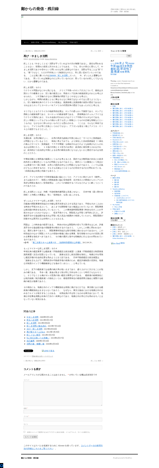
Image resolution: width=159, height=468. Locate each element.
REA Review (118, 167)
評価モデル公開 (119, 211)
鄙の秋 (116, 184)
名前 (26, 408)
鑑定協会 (117, 169)
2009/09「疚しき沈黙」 (59, 75)
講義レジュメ (118, 213)
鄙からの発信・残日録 (40, 8)
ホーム (26, 42)
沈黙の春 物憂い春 (35, 343)
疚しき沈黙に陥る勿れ (36, 326)
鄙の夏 (116, 182)
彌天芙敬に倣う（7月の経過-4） (123, 120)
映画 (129, 65)
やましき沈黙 (33, 317)
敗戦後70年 (116, 135)
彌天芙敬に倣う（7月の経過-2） (123, 124)
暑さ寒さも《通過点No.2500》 (35, 51)
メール (26, 416)
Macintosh (116, 140)
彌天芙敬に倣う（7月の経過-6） (123, 115)
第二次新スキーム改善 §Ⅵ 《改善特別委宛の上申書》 (57, 242)
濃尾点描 (116, 151)
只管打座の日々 (118, 146)
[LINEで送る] (48, 350)
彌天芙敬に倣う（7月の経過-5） (123, 117)
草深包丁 (126, 69)
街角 (122, 71)
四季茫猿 (116, 144)
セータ (113, 63)
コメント (27, 380)
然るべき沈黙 (33, 320)
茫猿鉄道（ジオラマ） (121, 196)
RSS (123, 242)
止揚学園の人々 (118, 149)
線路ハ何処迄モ (118, 155)
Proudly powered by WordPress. (122, 458)
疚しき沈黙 (32, 323)
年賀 (113, 65)
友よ (122, 63)
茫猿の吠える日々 (38, 356)
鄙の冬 (116, 187)
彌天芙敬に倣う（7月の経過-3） (123, 122)
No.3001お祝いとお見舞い (38, 338)
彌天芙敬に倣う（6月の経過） (123, 236)
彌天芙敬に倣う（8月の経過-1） (123, 113)
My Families (62, 42)
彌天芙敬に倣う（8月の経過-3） (123, 108)
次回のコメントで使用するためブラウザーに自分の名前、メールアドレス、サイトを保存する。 (59, 432)
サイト (26, 424)
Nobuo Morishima (51, 59)
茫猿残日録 (116, 133)
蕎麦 (117, 71)
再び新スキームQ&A (36, 332)
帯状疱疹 (131, 63)
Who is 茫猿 (118, 207)
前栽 (117, 63)
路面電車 (117, 191)
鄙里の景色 (35, 42)
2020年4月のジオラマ (123, 198)
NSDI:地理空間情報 (120, 171)
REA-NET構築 (119, 160)
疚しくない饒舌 (97, 51)
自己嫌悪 (31, 341)
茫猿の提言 (74, 42)
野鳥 (127, 71)
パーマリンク (48, 356)
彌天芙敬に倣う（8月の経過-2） (123, 111)
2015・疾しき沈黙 (34, 329)
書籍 (113, 68)
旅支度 (123, 65)
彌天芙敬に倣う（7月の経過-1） (123, 126)
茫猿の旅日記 (117, 137)
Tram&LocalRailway (49, 42)
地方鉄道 (117, 193)
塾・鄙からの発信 (120, 162)
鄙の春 (116, 180)
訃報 (114, 106)
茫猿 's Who (116, 153)
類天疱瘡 (114, 74)
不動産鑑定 (116, 158)
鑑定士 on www (119, 164)
